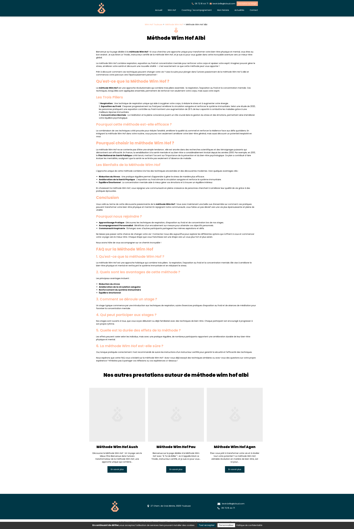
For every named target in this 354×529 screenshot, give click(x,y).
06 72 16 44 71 (228, 508)
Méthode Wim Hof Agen (235, 447)
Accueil (158, 10)
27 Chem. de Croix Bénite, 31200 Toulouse (170, 506)
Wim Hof (172, 10)
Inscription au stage (247, 3)
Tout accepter (207, 525)
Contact (254, 10)
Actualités (239, 10)
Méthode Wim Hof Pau (176, 447)
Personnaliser (226, 525)
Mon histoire (223, 10)
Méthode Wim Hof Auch (117, 447)
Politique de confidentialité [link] (249, 525)
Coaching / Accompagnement (197, 10)
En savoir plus (117, 469)
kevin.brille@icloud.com (223, 3)
